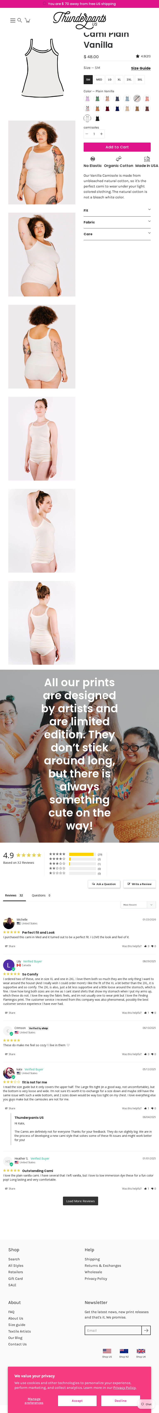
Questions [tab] (39, 895)
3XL (139, 80)
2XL (129, 80)
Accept (77, 1401)
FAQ (11, 1312)
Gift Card (15, 1278)
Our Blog (15, 1338)
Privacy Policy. (124, 1387)
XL (119, 80)
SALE (12, 1285)
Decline (121, 1401)
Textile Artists (19, 1331)
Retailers (15, 1272)
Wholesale (93, 1272)
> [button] (80, 1201)
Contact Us (17, 1344)
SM (88, 80)
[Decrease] (87, 133)
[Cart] (27, 20)
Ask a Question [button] (106, 884)
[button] (19, 20)
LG (110, 80)
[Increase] (101, 133)
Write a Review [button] (142, 884)
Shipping (92, 1259)
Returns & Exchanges (103, 1265)
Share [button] (11, 946)
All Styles (15, 1265)
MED (99, 80)
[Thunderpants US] (79, 20)
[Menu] (12, 20)
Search (14, 1259)
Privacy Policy (96, 1278)
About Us (15, 1318)
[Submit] (146, 1330)
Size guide (16, 1325)
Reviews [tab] (10, 895)
